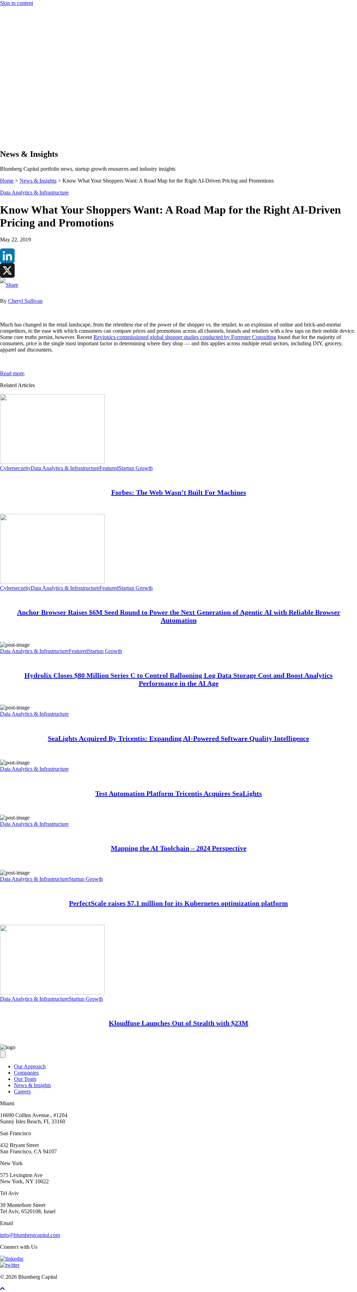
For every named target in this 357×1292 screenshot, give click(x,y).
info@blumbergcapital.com (30, 1235)
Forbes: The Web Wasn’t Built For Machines (178, 492)
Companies (26, 113)
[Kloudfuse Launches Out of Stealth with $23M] (52, 992)
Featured (109, 468)
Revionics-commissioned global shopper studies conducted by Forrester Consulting (184, 337)
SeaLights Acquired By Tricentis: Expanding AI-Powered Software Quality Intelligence (178, 738)
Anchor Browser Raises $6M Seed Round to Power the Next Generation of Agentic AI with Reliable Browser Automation (178, 616)
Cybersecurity (15, 468)
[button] (17, 139)
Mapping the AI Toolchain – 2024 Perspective (178, 848)
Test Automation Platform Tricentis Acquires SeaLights (178, 793)
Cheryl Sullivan (25, 301)
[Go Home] (178, 88)
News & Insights (32, 126)
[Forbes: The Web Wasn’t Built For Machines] (52, 462)
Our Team (25, 1079)
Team (20, 119)
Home (7, 181)
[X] (178, 270)
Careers (22, 1091)
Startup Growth (136, 468)
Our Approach (30, 107)
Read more (12, 373)
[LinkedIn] (178, 255)
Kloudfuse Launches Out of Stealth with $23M (178, 1023)
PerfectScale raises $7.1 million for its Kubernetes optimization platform (178, 903)
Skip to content (16, 3)
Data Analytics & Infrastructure (34, 192)
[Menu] (3, 94)
